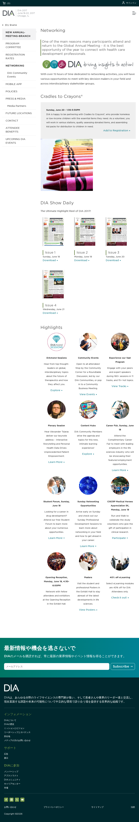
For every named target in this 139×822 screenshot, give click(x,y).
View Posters (87, 609)
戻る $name (11, 25)
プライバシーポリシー (54, 807)
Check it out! (119, 597)
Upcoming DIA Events (15, 141)
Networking (15, 65)
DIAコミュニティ (12, 779)
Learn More (55, 462)
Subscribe (121, 666)
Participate (119, 538)
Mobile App (14, 84)
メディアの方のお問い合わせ (17, 740)
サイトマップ (97, 807)
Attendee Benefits (13, 130)
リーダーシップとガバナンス (17, 732)
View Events (87, 394)
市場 (6, 787)
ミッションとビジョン (14, 728)
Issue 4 (50, 305)
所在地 (7, 736)
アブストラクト (11, 775)
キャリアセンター (12, 783)
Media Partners (16, 106)
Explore (55, 390)
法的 (133, 807)
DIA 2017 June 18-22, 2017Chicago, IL (26, 13)
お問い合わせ (10, 807)
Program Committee (13, 45)
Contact (12, 120)
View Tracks (119, 386)
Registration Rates (15, 56)
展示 (6, 758)
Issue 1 (50, 252)
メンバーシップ (11, 771)
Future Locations (19, 113)
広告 (6, 754)
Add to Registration (115, 130)
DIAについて (10, 720)
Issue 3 (113, 252)
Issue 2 (82, 252)
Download (49, 260)
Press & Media (16, 98)
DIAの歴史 (9, 724)
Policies (11, 91)
